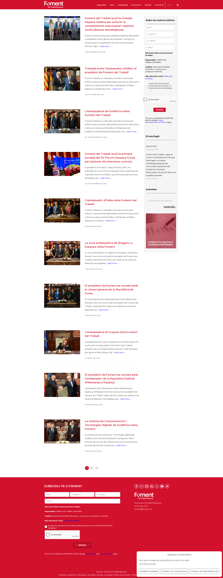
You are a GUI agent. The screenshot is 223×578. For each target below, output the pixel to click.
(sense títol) (151, 146)
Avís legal (108, 575)
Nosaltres (63, 575)
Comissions (81, 575)
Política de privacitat (121, 575)
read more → (106, 46)
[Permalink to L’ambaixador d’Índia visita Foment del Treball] (62, 210)
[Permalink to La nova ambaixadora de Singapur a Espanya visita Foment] (62, 253)
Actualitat (92, 575)
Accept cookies (149, 571)
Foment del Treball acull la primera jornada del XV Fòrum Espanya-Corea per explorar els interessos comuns (110, 157)
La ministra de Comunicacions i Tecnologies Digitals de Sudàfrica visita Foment (111, 425)
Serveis (100, 575)
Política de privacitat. (72, 521)
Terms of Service (160, 122)
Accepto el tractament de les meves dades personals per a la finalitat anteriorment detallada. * (80, 526)
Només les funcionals (174, 571)
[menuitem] (169, 5)
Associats (72, 575)
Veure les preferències (204, 571)
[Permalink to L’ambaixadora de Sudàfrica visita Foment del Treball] (62, 121)
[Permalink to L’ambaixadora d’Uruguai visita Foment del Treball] (62, 342)
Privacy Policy (90, 554)
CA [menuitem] (168, 5)
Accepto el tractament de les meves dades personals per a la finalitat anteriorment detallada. (160, 85)
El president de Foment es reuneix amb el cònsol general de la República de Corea (111, 289)
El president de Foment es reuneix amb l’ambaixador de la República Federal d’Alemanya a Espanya (111, 378)
